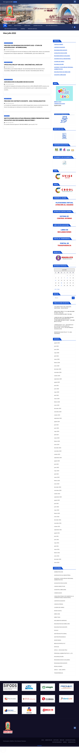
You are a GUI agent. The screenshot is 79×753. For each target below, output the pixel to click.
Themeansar (23, 741)
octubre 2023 (57, 454)
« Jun (55, 289)
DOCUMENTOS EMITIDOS (8, 62)
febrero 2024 (57, 441)
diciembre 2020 (57, 559)
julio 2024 (56, 424)
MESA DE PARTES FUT (59, 643)
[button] (72, 27)
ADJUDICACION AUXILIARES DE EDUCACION (19, 82)
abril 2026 (56, 356)
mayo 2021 (56, 542)
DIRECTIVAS (57, 617)
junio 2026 (56, 349)
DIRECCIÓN (27, 25)
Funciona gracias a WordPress (8, 741)
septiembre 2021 (58, 529)
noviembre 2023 (57, 451)
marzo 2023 (56, 477)
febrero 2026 (57, 362)
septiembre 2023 (58, 457)
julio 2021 (56, 536)
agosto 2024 (57, 421)
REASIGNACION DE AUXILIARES (62, 659)
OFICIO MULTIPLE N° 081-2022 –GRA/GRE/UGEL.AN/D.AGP (23, 64)
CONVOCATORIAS (58, 44)
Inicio (10, 25)
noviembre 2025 (57, 372)
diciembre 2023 (57, 447)
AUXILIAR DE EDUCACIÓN (8, 79)
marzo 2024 (56, 438)
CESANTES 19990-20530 (60, 589)
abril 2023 (56, 474)
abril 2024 (56, 434)
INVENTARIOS (57, 640)
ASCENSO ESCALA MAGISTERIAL (62, 575)
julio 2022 (56, 503)
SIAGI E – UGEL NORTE (59, 669)
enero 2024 (56, 444)
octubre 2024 (57, 415)
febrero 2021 (57, 552)
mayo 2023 (56, 470)
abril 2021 (56, 546)
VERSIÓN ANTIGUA (32, 28)
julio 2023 (56, 464)
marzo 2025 (56, 398)
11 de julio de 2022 (9, 84)
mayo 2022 (56, 510)
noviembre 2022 (57, 490)
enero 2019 (56, 562)
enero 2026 (56, 365)
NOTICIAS (56, 646)
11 (55, 280)
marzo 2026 (56, 359)
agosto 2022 (57, 500)
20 (61, 283)
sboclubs (39, 745)
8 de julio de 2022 (9, 122)
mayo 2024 (56, 431)
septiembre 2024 (58, 418)
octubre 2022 (57, 493)
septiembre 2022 (58, 497)
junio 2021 (56, 539)
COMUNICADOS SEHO (59, 103)
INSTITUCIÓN (17, 25)
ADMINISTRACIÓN (38, 25)
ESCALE (56, 630)
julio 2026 (56, 346)
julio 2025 (56, 385)
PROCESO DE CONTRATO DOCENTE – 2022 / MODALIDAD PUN (24, 101)
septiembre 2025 (58, 378)
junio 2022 (56, 506)
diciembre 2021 (57, 519)
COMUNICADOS (58, 592)
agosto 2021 (57, 533)
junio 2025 (56, 388)
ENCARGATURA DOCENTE (60, 627)
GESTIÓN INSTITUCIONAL (10, 28)
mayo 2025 (56, 392)
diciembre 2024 (57, 408)
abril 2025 (56, 395)
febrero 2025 (57, 401)
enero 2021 (56, 556)
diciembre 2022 (57, 487)
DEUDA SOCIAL (58, 610)
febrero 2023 (57, 480)
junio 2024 (56, 428)
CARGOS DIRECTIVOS (59, 586)
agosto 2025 (57, 382)
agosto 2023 (57, 460)
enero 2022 (56, 516)
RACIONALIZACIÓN (59, 656)
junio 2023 (56, 467)
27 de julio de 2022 (9, 49)
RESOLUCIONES (58, 666)
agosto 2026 (57, 342)
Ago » (58, 289)
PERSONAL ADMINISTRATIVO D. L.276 (63, 653)
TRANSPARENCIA (58, 673)
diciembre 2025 (57, 369)
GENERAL (23, 28)
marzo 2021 (56, 549)
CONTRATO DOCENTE (7, 98)
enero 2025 (56, 405)
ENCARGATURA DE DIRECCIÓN (62, 623)
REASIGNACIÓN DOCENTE (60, 663)
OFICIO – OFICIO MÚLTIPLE (60, 650)
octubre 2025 (57, 375)
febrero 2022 (57, 513)
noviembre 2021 (57, 523)
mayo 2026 (56, 352)
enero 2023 (56, 483)
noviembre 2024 (57, 411)
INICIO (42, 740)
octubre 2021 (57, 526)
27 (61, 285)
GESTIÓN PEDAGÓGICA (52, 25)
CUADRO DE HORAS (59, 607)
